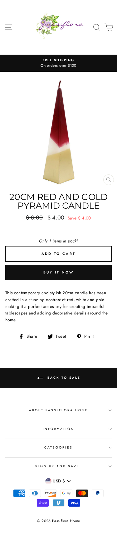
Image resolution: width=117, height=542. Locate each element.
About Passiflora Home (58, 410)
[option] (58, 63)
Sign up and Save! (58, 466)
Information (59, 429)
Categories (58, 447)
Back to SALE (63, 377)
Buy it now (58, 272)
